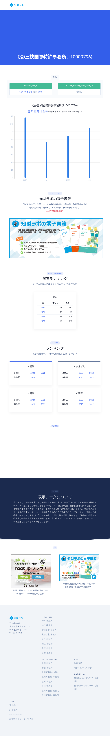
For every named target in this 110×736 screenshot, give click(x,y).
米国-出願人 (47, 663)
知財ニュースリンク (83, 668)
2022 (43, 316)
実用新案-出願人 (49, 630)
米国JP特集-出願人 (50, 672)
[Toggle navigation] (97, 5)
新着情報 (78, 663)
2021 (43, 312)
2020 (43, 307)
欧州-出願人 (47, 681)
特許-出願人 (47, 621)
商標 (40, 92)
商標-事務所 (47, 653)
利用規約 (13, 710)
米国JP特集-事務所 (50, 677)
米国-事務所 (47, 668)
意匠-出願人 (47, 639)
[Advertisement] (55, 34)
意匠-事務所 (47, 644)
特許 (21, 92)
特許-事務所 (47, 625)
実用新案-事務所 (49, 634)
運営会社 (13, 705)
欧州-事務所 (47, 686)
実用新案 (28, 92)
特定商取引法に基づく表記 (21, 719)
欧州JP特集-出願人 (50, 691)
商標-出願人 (47, 648)
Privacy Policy (15, 714)
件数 (55, 77)
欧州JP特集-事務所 (50, 695)
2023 (43, 321)
